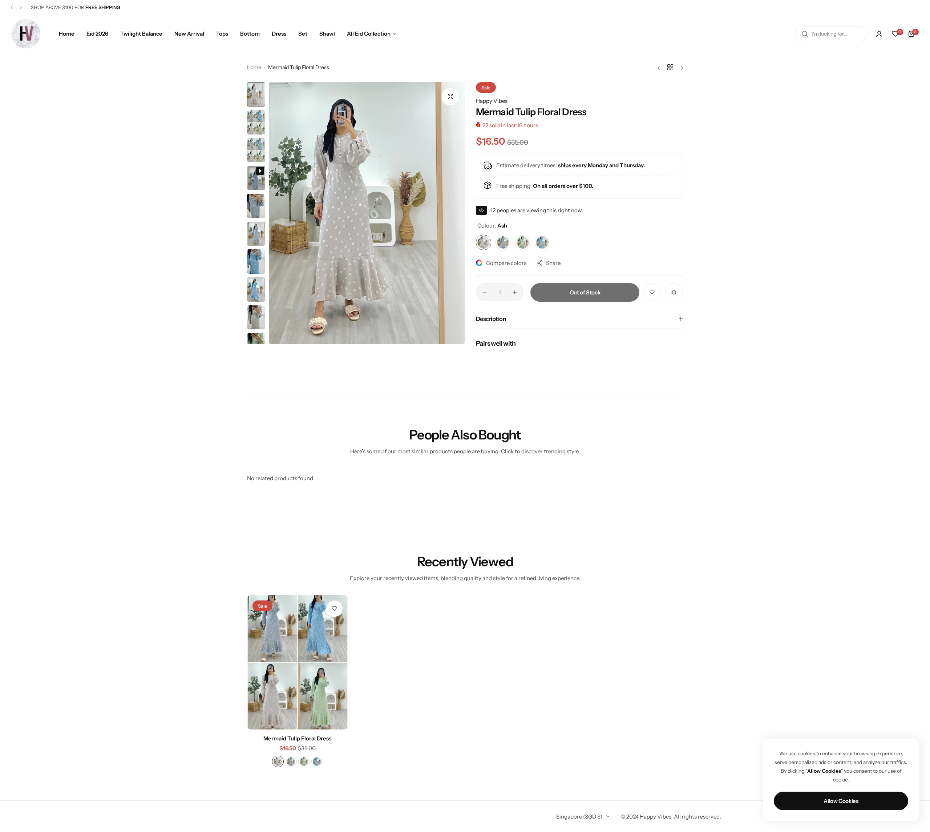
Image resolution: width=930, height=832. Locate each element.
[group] (367, 213)
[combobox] (831, 34)
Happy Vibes (492, 100)
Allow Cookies (841, 800)
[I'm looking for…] (805, 34)
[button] (12, 7)
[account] (879, 34)
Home (254, 67)
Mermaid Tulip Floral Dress (297, 738)
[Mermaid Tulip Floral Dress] (297, 662)
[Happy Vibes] (26, 33)
